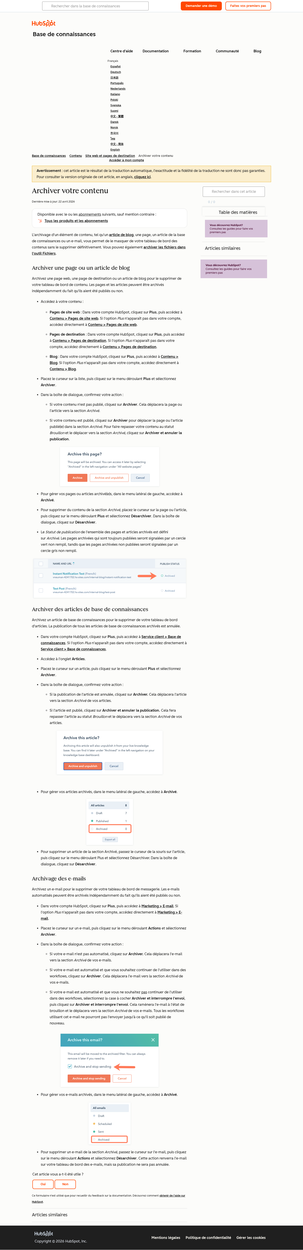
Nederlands (118, 88)
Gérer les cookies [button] (251, 1238)
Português (117, 83)
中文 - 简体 (117, 144)
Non (65, 1184)
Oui (43, 1184)
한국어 (114, 133)
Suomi (114, 110)
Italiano (115, 94)
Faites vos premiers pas (248, 6)
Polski (114, 99)
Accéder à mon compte (126, 160)
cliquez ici (142, 177)
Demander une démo (201, 6)
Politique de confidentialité (208, 1238)
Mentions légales (166, 1238)
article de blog (121, 235)
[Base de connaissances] (43, 25)
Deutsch (115, 72)
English (115, 149)
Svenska (115, 105)
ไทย (112, 138)
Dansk (114, 122)
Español (115, 66)
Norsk (114, 127)
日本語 (114, 77)
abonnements (90, 214)
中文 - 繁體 (117, 116)
